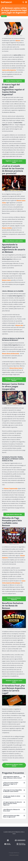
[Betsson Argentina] (6, 1)
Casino (4, 16)
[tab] (14, 777)
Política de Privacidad (14, 855)
